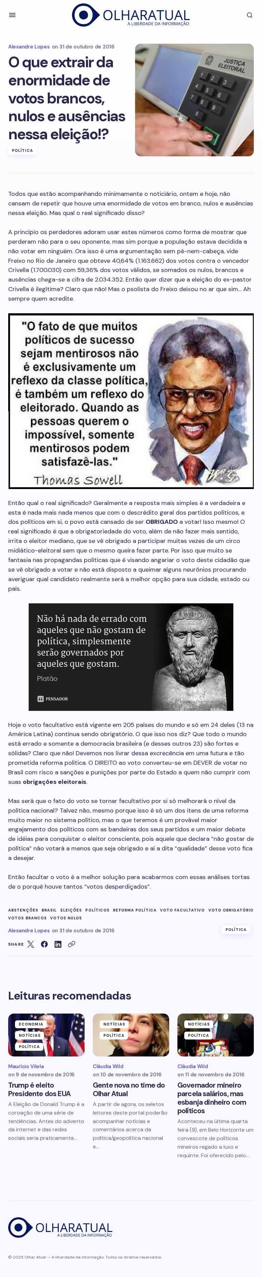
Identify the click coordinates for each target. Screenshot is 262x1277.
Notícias (30, 1035)
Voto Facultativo (182, 910)
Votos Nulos (66, 918)
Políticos (97, 910)
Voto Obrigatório (231, 910)
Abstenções (23, 910)
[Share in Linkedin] (58, 944)
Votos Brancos (27, 918)
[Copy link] (71, 944)
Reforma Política (135, 910)
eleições (71, 910)
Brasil (49, 910)
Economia (31, 1024)
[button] (12, 15)
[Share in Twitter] (31, 944)
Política (22, 150)
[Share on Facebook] (44, 944)
